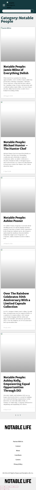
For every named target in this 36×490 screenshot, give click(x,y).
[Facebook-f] (21, 5)
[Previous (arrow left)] (2, 489)
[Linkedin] (23, 5)
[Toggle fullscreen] (11, 487)
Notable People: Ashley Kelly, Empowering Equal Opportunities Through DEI (16, 384)
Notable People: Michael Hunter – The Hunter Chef (15, 145)
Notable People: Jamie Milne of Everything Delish (15, 70)
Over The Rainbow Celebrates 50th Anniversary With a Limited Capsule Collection (16, 300)
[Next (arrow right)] (7, 489)
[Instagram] (18, 5)
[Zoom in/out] (16, 487)
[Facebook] (13, 434)
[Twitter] (26, 5)
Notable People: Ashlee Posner (14, 219)
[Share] (7, 487)
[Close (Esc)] (2, 487)
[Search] (32, 11)
